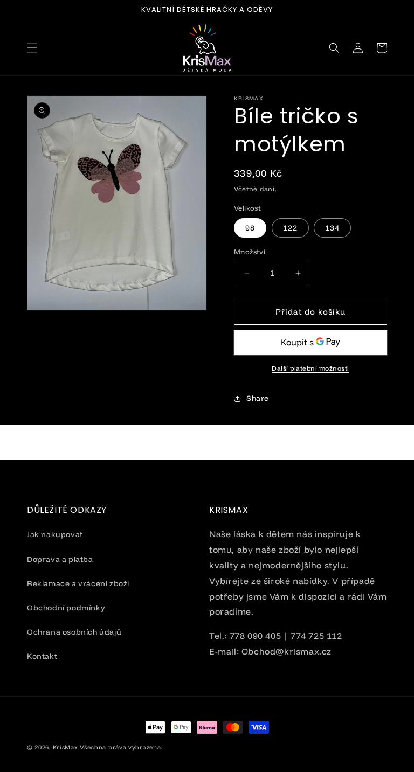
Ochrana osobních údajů (74, 632)
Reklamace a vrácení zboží (78, 583)
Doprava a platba (60, 559)
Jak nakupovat (55, 534)
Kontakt (42, 656)
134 (332, 228)
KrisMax (65, 747)
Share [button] (257, 398)
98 (250, 228)
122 (290, 228)
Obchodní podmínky (66, 608)
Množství (249, 251)
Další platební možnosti (310, 368)
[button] (32, 48)
